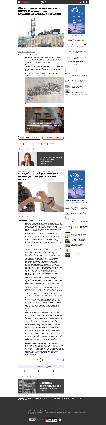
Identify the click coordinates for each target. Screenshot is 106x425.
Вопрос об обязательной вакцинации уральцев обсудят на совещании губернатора (44, 124)
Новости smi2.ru (23, 167)
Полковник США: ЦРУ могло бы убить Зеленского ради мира (78, 240)
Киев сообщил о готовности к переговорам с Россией (77, 245)
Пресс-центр (46, 398)
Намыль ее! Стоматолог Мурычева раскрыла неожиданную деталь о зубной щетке (79, 72)
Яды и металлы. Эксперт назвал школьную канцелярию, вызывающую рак (78, 86)
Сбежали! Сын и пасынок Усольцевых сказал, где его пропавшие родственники (79, 223)
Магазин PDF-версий (55, 398)
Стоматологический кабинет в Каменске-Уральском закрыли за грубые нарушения (76, 51)
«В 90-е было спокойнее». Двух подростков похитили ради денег (78, 213)
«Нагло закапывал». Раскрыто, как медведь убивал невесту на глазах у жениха (79, 218)
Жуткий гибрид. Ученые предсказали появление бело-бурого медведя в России (79, 227)
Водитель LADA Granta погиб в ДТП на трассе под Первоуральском (76, 45)
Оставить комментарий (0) (53, 137)
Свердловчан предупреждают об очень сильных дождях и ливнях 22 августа (76, 57)
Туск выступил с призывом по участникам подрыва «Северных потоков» (78, 250)
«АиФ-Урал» (30, 47)
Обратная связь (31, 400)
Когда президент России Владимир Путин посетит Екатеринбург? (76, 40)
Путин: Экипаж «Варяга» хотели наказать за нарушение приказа (78, 254)
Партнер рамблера (40, 419)
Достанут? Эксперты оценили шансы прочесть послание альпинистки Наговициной (79, 203)
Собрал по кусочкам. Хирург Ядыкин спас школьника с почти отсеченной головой (79, 96)
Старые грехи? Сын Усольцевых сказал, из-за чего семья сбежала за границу (79, 81)
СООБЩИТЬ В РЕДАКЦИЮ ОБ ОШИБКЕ (45, 400)
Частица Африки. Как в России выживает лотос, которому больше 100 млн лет (79, 208)
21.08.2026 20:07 (21, 171)
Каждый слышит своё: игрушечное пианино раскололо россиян (78, 235)
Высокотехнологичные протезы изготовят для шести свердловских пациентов (76, 63)
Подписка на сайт (38, 398)
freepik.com (20, 213)
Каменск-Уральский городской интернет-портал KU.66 (40, 103)
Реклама (30, 398)
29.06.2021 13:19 (21, 5)
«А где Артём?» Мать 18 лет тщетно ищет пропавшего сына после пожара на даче (79, 76)
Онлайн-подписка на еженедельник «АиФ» (71, 398)
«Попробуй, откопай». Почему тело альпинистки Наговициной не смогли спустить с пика (79, 91)
